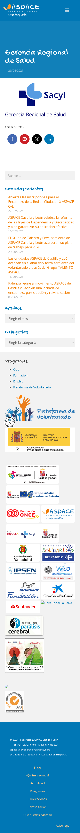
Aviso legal (63, 825)
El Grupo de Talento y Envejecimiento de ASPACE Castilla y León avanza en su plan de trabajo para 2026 (40, 242)
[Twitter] (47, 732)
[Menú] (67, 10)
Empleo (18, 381)
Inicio (37, 767)
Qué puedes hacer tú (37, 815)
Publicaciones (38, 799)
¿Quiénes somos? (37, 775)
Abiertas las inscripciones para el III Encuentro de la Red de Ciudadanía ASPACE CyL (41, 202)
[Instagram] (37, 732)
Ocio (16, 369)
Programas (37, 791)
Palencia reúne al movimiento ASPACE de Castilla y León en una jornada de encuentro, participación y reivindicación (39, 288)
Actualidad (37, 783)
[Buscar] (75, 10)
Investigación (38, 807)
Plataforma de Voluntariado (32, 387)
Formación (20, 375)
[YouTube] (58, 732)
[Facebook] (27, 732)
